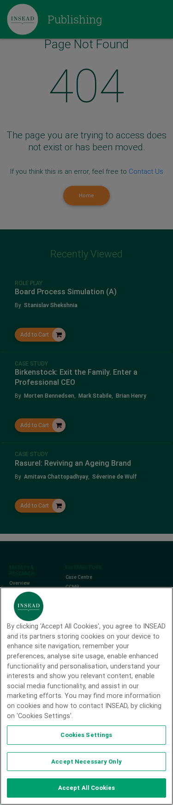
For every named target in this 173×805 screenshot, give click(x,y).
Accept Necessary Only (86, 761)
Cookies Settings (86, 735)
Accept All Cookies (86, 788)
